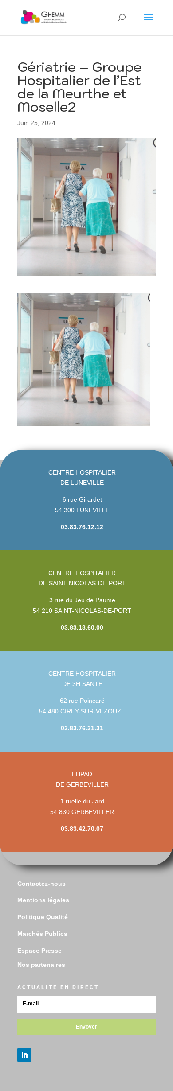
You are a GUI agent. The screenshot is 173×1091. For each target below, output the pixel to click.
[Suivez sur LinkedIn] (24, 1055)
